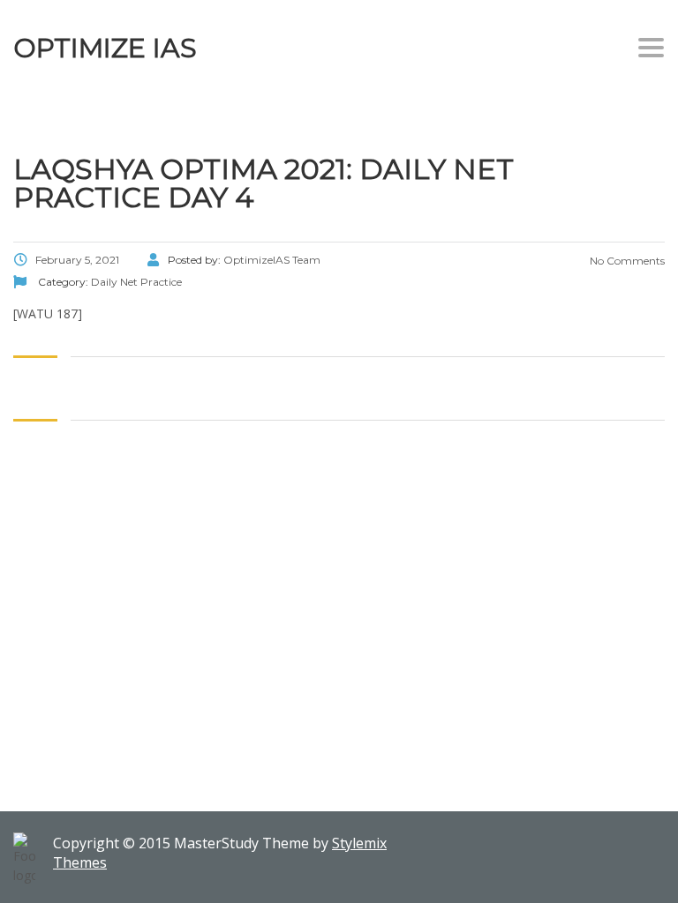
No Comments (626, 260)
